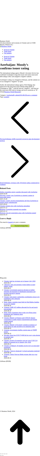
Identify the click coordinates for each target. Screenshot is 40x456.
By (16, 95)
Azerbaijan (9, 95)
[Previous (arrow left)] (1, 455)
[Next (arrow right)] (2, 455)
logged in (11, 222)
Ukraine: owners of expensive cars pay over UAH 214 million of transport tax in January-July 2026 (20, 341)
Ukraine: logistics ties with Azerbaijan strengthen (15, 206)
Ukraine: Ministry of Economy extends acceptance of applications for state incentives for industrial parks (20, 325)
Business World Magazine (12, 92)
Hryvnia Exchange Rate (21, 226)
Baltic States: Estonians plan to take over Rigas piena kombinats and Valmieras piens (20, 313)
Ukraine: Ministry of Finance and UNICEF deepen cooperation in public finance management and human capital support (20, 319)
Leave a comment (31, 95)
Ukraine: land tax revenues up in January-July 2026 (19, 281)
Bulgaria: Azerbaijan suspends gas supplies (13, 209)
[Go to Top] (20, 451)
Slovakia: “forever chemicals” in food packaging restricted (22, 351)
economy (6, 97)
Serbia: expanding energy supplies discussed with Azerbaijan (18, 192)
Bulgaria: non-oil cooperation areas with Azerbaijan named (18, 213)
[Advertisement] (20, 20)
